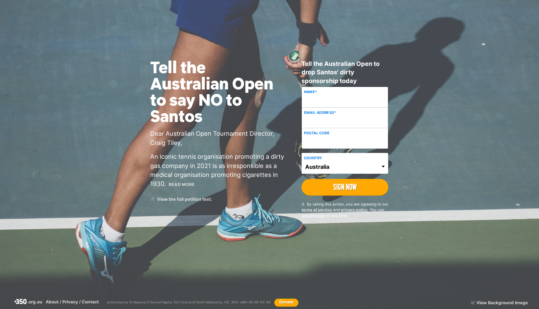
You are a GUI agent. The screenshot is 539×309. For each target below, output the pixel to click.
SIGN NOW (345, 187)
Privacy (70, 302)
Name (310, 92)
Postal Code (317, 133)
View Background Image (502, 302)
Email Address (320, 112)
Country (313, 158)
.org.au (28, 302)
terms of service (317, 209)
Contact (90, 302)
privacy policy (354, 209)
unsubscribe (313, 215)
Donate (286, 302)
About (52, 302)
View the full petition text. (184, 199)
